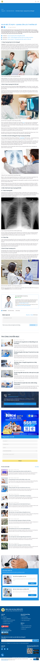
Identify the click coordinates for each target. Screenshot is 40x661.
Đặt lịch (32, 583)
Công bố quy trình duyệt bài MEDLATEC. (24, 305)
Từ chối (31, 659)
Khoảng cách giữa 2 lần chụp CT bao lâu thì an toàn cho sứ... (20, 487)
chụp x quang (18, 310)
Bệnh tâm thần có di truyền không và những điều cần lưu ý (19, 512)
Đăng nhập (28, 314)
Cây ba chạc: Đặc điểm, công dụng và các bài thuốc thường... (20, 545)
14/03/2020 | (18, 37)
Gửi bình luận (32, 325)
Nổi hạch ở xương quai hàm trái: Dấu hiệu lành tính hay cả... (20, 504)
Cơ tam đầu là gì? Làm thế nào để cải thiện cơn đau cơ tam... (20, 479)
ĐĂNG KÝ (35, 640)
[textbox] (20, 451)
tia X (23, 122)
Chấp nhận (36, 659)
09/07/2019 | (17, 39)
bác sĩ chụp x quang (11, 310)
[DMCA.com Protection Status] (5, 632)
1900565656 (4, 617)
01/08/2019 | (14, 35)
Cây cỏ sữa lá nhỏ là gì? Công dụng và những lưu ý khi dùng (19, 520)
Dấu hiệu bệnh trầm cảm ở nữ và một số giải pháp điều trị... (20, 528)
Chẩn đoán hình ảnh (10, 10)
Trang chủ (3, 10)
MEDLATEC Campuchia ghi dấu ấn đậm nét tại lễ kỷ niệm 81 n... (20, 471)
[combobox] (20, 451)
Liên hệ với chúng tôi (20, 403)
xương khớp (22, 137)
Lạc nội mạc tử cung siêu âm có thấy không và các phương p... (20, 495)
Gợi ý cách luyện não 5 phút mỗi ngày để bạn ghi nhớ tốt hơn (20, 536)
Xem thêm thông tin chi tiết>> (24, 303)
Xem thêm (37, 466)
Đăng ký (31, 314)
